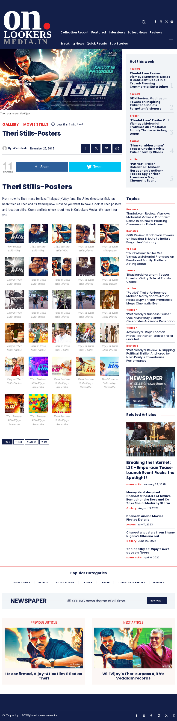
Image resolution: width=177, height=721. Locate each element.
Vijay (44, 442)
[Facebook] (155, 22)
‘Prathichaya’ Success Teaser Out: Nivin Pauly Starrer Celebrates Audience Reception (150, 317)
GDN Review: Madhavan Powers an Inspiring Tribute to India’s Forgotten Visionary (148, 103)
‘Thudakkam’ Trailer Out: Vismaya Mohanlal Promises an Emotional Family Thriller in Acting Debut (150, 127)
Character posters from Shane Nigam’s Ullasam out (150, 534)
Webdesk (20, 148)
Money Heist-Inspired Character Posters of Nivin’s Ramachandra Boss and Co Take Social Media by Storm (148, 497)
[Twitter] (166, 22)
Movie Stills (36, 124)
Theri (18, 442)
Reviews (135, 69)
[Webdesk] (5, 148)
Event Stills (134, 484)
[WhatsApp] (117, 148)
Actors (131, 524)
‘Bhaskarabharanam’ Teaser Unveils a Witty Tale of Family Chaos (147, 148)
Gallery (10, 124)
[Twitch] (159, 716)
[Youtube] (172, 22)
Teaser (134, 141)
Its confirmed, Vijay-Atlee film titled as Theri (43, 676)
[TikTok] (151, 716)
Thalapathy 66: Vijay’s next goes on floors (147, 551)
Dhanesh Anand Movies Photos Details (144, 518)
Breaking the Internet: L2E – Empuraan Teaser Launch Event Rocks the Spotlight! (150, 470)
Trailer (134, 116)
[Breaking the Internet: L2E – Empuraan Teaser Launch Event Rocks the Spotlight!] (150, 439)
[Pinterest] (106, 148)
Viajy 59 (31, 442)
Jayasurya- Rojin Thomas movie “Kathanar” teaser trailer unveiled (149, 335)
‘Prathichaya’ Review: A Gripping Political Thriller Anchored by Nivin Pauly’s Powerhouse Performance (150, 355)
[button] (144, 22)
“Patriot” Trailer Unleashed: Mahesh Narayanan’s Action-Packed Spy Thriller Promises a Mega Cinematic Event (146, 172)
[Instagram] (161, 22)
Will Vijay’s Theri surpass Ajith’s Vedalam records (133, 676)
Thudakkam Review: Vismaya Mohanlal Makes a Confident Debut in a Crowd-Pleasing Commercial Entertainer (150, 80)
